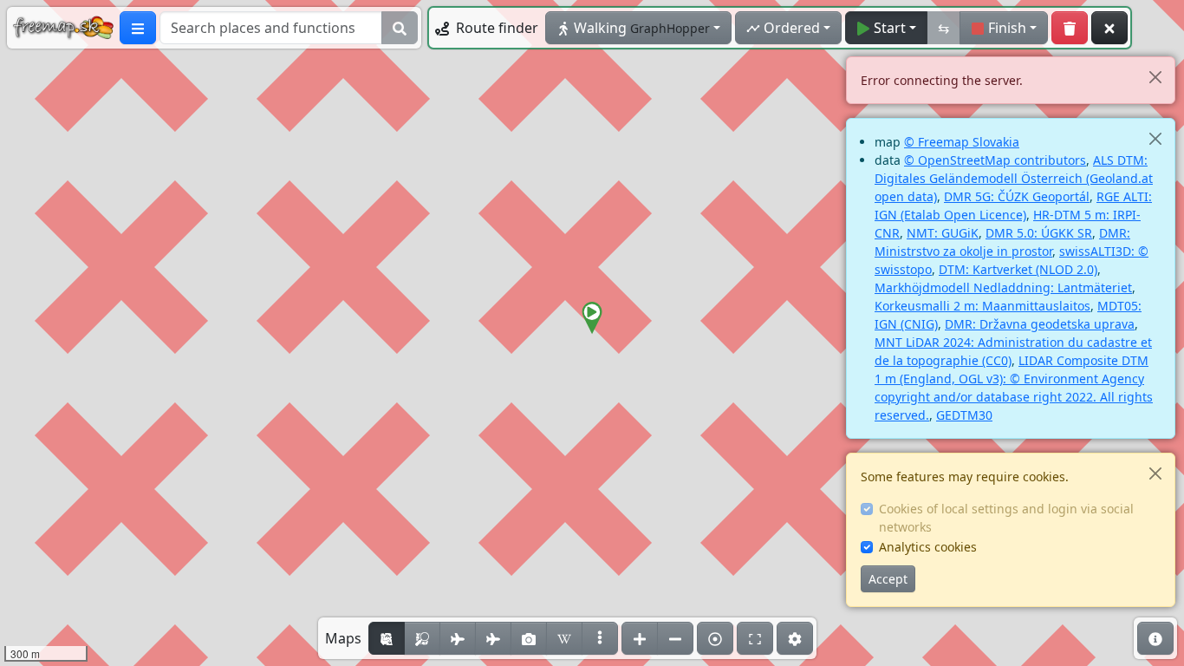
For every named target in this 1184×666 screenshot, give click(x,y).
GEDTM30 (964, 415)
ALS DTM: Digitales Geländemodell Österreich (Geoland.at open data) (1014, 178)
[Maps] (600, 638)
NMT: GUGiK (943, 233)
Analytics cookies (928, 547)
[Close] (1155, 77)
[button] (592, 318)
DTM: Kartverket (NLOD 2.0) (1018, 269)
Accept (888, 579)
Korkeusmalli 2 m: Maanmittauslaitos (982, 305)
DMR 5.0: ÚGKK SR (1039, 233)
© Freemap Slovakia (961, 142)
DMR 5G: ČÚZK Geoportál (1017, 196)
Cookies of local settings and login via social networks (1006, 517)
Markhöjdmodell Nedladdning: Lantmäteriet (1003, 287)
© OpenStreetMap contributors (995, 160)
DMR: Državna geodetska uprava (1040, 324)
